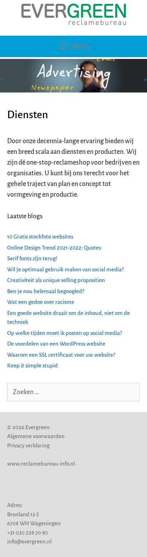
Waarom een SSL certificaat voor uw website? (61, 355)
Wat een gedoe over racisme (40, 302)
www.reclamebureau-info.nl (41, 464)
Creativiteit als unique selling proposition (56, 280)
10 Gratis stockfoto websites (40, 237)
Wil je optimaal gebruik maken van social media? (65, 269)
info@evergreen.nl (29, 541)
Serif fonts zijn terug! (32, 258)
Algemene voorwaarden (36, 436)
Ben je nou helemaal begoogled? (45, 291)
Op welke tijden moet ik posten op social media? (64, 333)
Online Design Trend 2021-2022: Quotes (54, 248)
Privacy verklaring (28, 445)
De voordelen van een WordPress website (56, 344)
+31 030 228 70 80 (27, 533)
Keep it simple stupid (32, 365)
